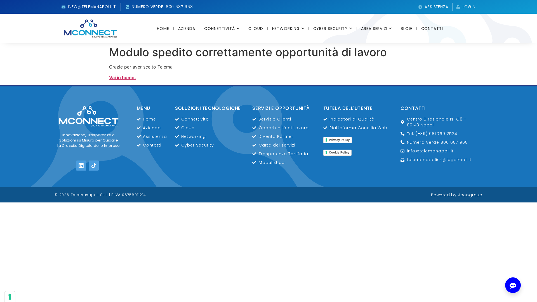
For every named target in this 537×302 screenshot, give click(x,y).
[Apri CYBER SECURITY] (350, 28)
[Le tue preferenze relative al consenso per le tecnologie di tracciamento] (9, 296)
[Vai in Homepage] (90, 28)
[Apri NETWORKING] (302, 28)
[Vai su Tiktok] (94, 166)
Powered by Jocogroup (456, 195)
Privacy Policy (339, 140)
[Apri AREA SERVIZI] (390, 28)
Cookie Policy (339, 152)
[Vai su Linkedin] (81, 166)
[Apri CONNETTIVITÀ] (237, 28)
